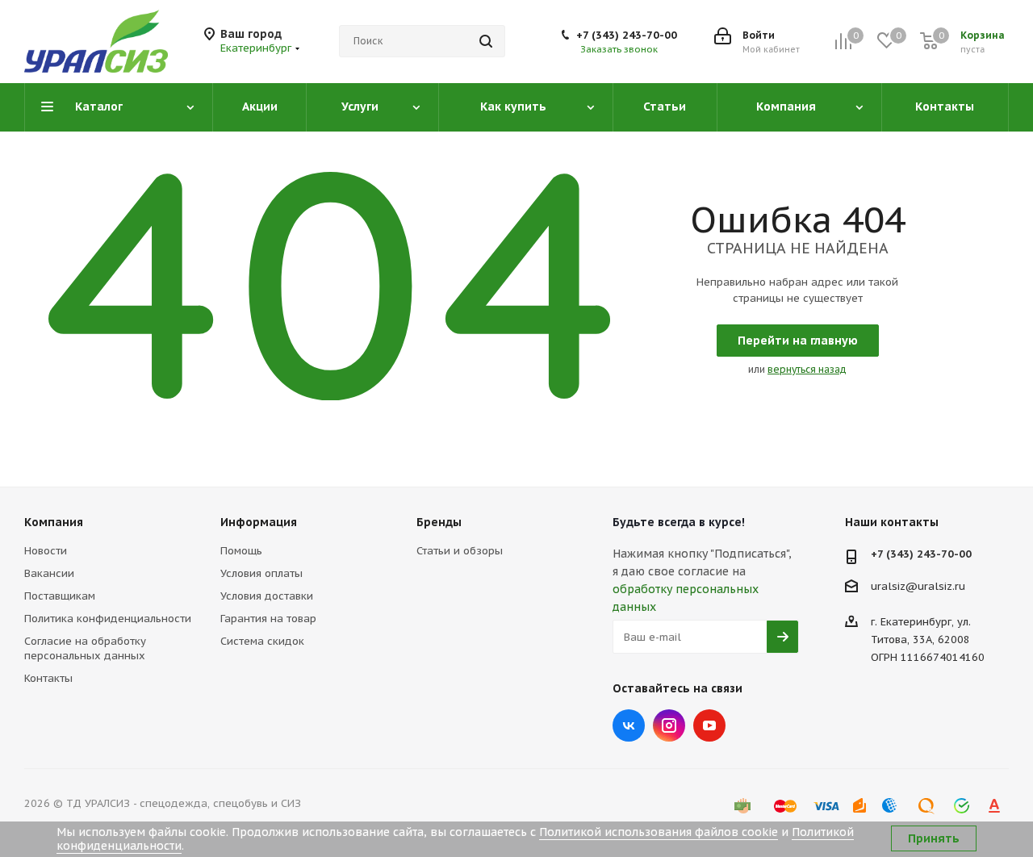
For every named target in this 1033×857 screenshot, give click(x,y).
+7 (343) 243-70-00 (626, 35)
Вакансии (49, 573)
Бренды (439, 522)
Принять (934, 838)
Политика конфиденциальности (107, 618)
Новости (45, 551)
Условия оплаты (261, 573)
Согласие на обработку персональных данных (85, 648)
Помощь (241, 551)
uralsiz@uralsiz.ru (918, 586)
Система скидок (262, 641)
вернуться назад (807, 369)
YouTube (709, 725)
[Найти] (485, 41)
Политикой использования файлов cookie (658, 832)
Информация (258, 522)
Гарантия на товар (268, 618)
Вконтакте (629, 725)
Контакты (48, 678)
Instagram (669, 725)
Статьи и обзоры (459, 551)
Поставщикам (59, 596)
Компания (53, 522)
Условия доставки (266, 596)
